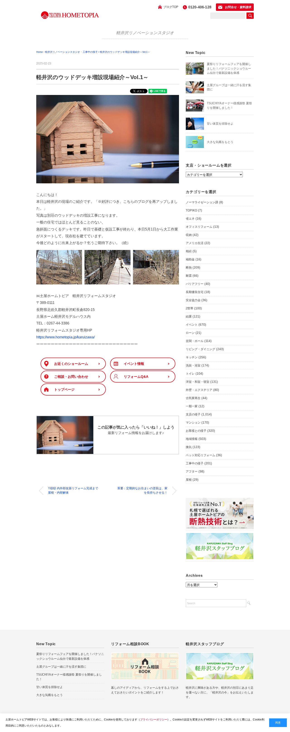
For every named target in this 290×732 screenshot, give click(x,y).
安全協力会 (193, 300)
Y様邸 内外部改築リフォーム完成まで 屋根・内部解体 (74, 490)
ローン (190, 332)
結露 (189, 316)
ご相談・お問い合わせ (71, 376)
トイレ (190, 373)
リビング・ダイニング (200, 349)
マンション (193, 422)
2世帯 (189, 308)
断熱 (189, 267)
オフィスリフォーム (199, 226)
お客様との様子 (196, 430)
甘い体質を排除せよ (220, 123)
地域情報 (192, 439)
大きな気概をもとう (220, 142)
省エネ (190, 218)
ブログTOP (170, 7)
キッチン (192, 357)
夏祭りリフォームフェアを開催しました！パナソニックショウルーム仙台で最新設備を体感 (229, 68)
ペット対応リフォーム (200, 455)
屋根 (189, 479)
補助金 (190, 259)
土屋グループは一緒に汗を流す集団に (61, 666)
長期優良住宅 (194, 292)
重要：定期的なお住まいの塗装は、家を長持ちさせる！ (142, 490)
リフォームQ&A (136, 376)
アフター (192, 471)
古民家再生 (193, 398)
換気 (189, 447)
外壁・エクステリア (199, 390)
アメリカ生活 (194, 243)
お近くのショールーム (71, 364)
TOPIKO (191, 210)
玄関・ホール (194, 341)
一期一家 (192, 406)
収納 (189, 235)
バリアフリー (194, 284)
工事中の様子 (194, 463)
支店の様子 (193, 414)
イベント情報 (134, 364)
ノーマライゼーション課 (202, 202)
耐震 (189, 275)
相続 (189, 251)
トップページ (64, 389)
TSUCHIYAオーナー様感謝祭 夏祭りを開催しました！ (69, 677)
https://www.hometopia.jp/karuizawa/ (65, 337)
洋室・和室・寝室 (197, 381)
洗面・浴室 (193, 365)
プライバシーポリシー (153, 719)
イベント (192, 324)
